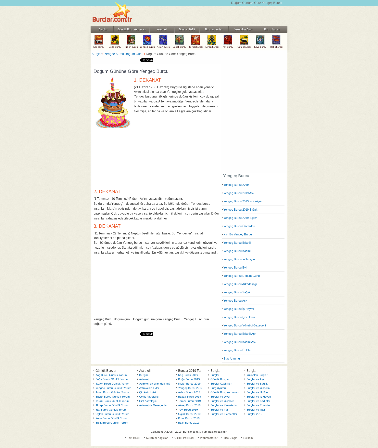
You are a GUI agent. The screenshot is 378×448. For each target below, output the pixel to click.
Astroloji (144, 379)
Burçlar (143, 374)
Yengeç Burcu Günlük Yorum (113, 387)
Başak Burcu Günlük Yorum (112, 396)
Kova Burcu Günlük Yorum (111, 418)
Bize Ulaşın (230, 437)
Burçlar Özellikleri (221, 383)
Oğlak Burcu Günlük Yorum (112, 413)
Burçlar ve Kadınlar (258, 400)
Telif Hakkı (133, 437)
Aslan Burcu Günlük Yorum (112, 392)
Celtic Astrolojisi (148, 396)
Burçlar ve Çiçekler (222, 400)
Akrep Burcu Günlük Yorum (112, 405)
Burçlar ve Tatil (255, 409)
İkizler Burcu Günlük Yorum (112, 383)
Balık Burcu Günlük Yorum (111, 422)
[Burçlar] (112, 24)
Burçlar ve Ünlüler (257, 392)
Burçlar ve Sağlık (257, 383)
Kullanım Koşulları (157, 437)
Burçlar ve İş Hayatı (258, 396)
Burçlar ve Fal (219, 409)
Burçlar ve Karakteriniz (224, 405)
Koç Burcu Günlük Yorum (111, 374)
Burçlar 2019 (254, 413)
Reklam (248, 437)
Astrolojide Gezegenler (153, 405)
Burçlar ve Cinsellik (258, 387)
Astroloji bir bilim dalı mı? (154, 383)
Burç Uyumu (218, 387)
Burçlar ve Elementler (223, 413)
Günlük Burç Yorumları (224, 392)
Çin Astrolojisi (147, 392)
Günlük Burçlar (219, 379)
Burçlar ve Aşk (255, 379)
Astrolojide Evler (149, 387)
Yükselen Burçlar (257, 374)
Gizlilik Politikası (184, 437)
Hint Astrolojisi (148, 400)
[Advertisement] (156, 157)
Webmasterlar (209, 437)
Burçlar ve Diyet (220, 396)
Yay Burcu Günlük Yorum (111, 409)
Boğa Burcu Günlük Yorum (112, 379)
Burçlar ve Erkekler (258, 405)
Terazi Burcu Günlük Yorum (112, 400)
